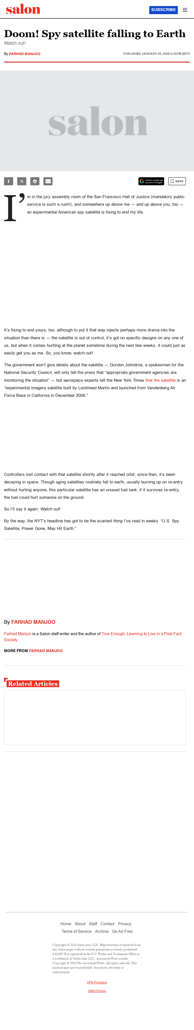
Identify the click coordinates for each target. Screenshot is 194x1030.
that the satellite (161, 380)
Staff (93, 924)
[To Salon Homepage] (23, 9)
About (80, 924)
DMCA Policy (97, 991)
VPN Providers (97, 982)
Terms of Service (76, 932)
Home (65, 924)
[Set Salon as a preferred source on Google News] (151, 181)
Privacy (124, 924)
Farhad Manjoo (24, 54)
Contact (107, 924)
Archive (102, 932)
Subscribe (163, 10)
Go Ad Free (122, 932)
